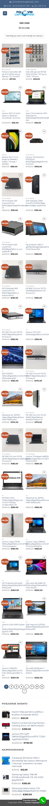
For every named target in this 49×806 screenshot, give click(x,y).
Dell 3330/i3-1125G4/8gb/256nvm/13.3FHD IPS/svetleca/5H (15, 375)
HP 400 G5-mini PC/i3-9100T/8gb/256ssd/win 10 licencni (12, 334)
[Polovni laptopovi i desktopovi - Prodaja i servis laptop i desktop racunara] (24, 13)
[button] (5, 13)
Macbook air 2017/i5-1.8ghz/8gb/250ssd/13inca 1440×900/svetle (37, 500)
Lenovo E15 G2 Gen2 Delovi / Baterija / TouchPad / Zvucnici (11, 115)
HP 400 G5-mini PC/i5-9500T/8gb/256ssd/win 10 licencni (36, 375)
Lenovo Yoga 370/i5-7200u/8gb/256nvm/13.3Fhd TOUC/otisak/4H (14, 544)
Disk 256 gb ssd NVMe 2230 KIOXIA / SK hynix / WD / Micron (36, 74)
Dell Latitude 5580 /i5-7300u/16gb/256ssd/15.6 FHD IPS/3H (36, 585)
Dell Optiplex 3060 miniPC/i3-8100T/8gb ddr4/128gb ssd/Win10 (36, 203)
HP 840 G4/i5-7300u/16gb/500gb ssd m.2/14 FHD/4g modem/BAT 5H (12, 501)
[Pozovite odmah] (42, 800)
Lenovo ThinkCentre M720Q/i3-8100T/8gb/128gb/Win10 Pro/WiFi (37, 160)
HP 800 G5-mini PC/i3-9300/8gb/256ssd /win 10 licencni (36, 290)
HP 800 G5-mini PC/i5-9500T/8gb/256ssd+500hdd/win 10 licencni (16, 458)
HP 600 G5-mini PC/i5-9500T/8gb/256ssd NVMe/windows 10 (36, 417)
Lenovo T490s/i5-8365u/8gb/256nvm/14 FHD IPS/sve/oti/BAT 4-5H (12, 671)
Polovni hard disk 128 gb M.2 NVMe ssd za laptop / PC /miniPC (11, 74)
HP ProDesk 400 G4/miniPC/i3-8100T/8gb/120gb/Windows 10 (14, 204)
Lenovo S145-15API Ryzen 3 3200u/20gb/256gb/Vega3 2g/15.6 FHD (14, 628)
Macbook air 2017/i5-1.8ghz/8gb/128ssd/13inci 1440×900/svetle (13, 417)
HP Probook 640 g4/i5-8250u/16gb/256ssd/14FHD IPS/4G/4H (14, 585)
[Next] (24, 691)
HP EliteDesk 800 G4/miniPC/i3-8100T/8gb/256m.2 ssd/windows (10, 291)
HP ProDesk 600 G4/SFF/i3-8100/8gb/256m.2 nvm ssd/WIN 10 (12, 248)
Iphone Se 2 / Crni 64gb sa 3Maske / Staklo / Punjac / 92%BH (10, 160)
